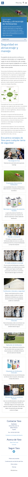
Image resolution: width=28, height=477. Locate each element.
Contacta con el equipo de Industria (14, 435)
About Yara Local (14, 442)
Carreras (14, 444)
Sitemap (14, 467)
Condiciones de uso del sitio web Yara (14, 461)
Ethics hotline (14, 464)
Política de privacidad (14, 458)
